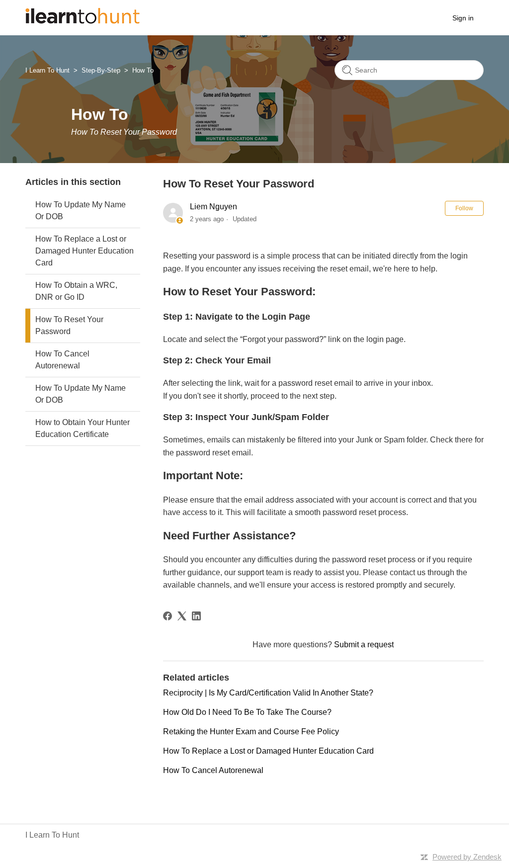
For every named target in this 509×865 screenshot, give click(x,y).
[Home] (82, 21)
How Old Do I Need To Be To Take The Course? (247, 712)
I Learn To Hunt (47, 70)
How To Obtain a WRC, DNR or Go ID (76, 291)
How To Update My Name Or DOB (80, 210)
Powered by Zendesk (467, 857)
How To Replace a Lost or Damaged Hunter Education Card (84, 251)
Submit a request (364, 644)
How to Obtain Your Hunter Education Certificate (82, 428)
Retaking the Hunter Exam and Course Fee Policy (251, 731)
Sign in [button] (463, 18)
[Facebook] (167, 615)
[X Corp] (181, 615)
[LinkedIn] (196, 615)
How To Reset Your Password (69, 325)
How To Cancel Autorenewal (62, 359)
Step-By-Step (101, 70)
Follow (464, 208)
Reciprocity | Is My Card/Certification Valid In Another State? (268, 693)
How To (143, 70)
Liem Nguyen (213, 206)
